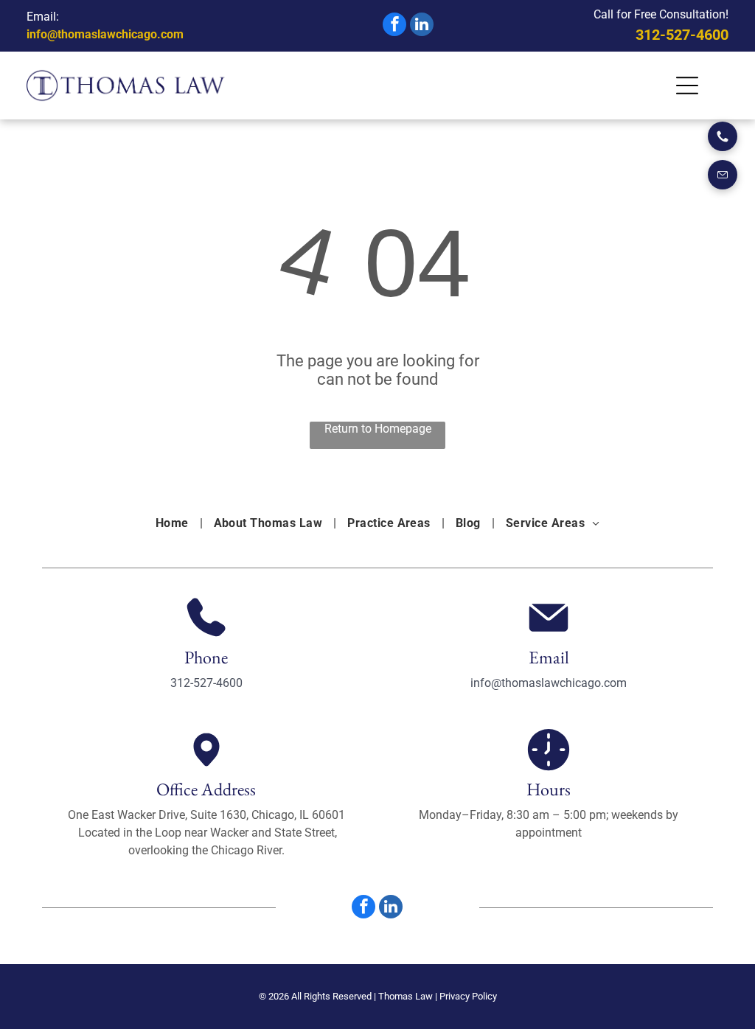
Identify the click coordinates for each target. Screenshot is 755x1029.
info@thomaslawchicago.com (105, 34)
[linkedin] (422, 26)
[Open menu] (687, 85)
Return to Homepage (377, 429)
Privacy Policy (468, 996)
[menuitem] (174, 523)
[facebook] (394, 26)
